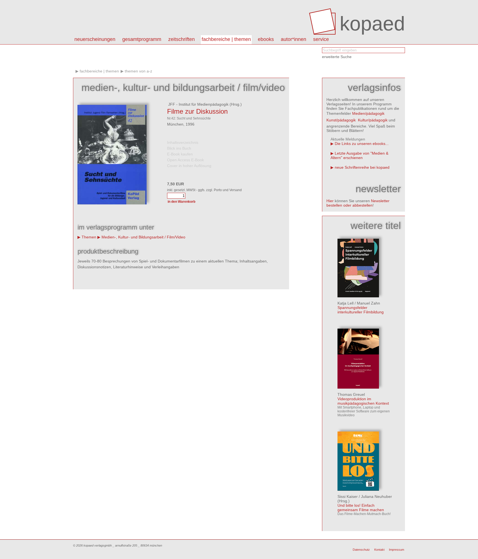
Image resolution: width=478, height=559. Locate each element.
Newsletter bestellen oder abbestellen (357, 203)
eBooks (266, 39)
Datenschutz (361, 549)
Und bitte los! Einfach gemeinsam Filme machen (360, 507)
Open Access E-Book (185, 160)
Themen (89, 237)
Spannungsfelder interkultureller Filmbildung (360, 309)
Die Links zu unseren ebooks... (362, 143)
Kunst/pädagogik (341, 120)
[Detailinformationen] (358, 296)
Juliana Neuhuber (376, 496)
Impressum (396, 549)
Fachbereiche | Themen (226, 39)
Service (321, 39)
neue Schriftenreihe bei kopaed (362, 167)
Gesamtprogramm (141, 39)
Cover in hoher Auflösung (189, 165)
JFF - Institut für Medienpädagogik (197, 104)
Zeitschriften (181, 39)
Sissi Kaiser (347, 496)
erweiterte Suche (337, 56)
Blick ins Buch (179, 148)
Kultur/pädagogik (373, 120)
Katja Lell (345, 303)
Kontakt (379, 549)
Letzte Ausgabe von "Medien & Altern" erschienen (359, 155)
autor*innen (293, 39)
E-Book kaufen (180, 154)
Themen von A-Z (138, 71)
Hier (330, 201)
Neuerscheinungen (94, 39)
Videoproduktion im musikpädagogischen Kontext (363, 401)
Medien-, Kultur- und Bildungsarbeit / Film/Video (143, 237)
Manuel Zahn (368, 303)
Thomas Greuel (351, 394)
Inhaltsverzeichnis (182, 142)
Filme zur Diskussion (197, 111)
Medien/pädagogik (368, 113)
